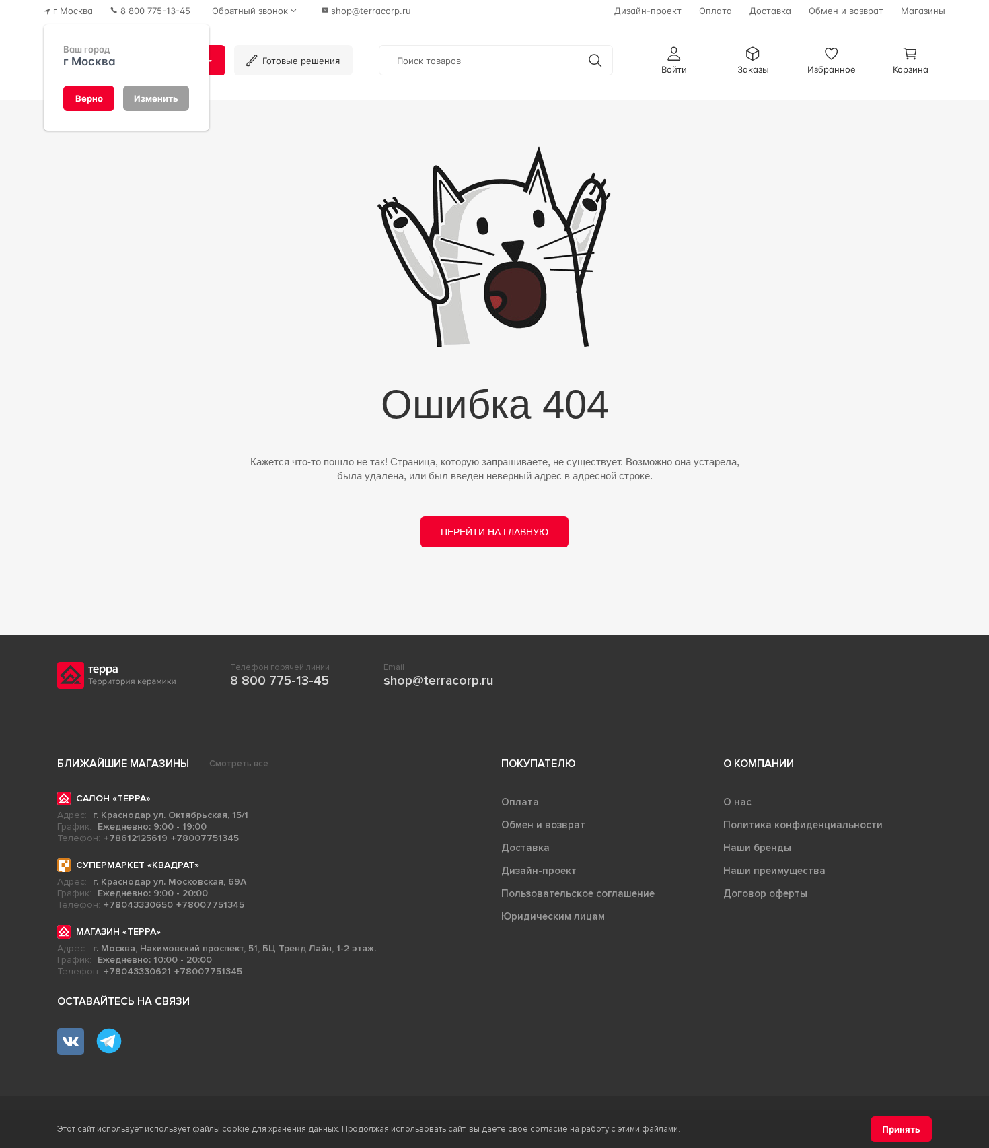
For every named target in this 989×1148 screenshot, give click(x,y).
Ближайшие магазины (123, 763)
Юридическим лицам (553, 916)
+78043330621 (137, 971)
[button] (674, 60)
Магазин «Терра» (118, 931)
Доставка (525, 848)
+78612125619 (136, 838)
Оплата (520, 802)
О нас (737, 802)
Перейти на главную (494, 532)
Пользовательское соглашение (578, 893)
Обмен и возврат (543, 825)
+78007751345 (205, 838)
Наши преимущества (774, 871)
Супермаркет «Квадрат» (137, 865)
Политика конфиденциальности (803, 825)
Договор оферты (765, 893)
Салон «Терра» (113, 798)
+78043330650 (138, 904)
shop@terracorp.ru (438, 681)
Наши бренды (757, 848)
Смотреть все (238, 763)
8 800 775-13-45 (279, 681)
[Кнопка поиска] (595, 60)
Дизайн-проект (539, 871)
